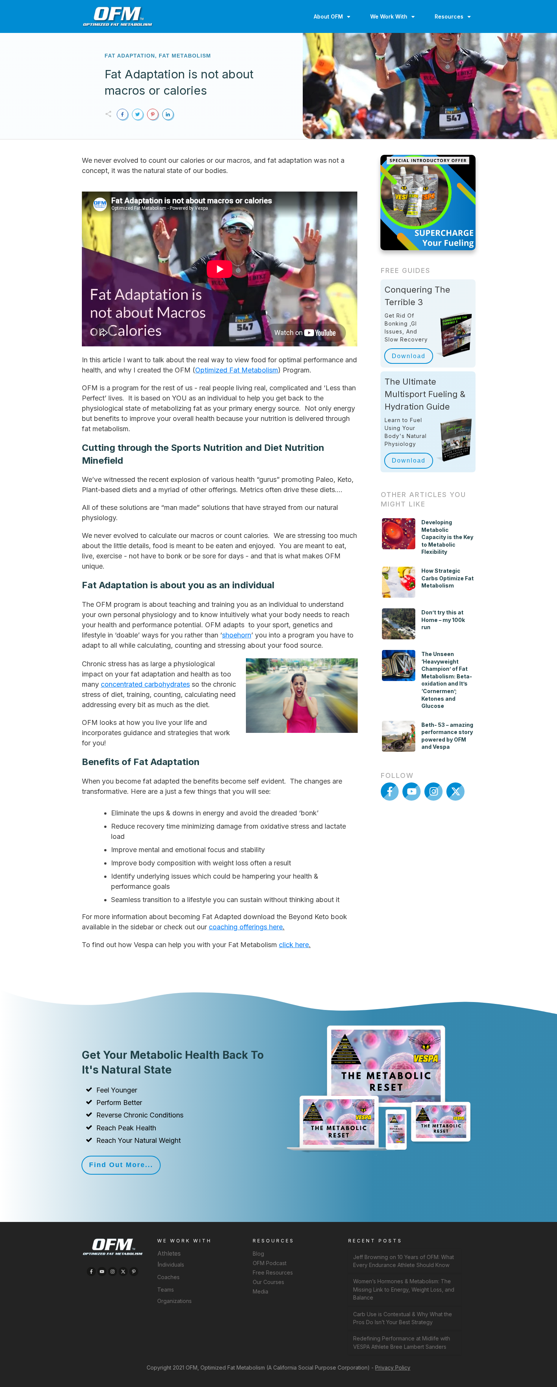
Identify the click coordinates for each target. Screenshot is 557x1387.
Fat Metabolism (185, 56)
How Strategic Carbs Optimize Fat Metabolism (447, 578)
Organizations (174, 1301)
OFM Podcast (269, 1263)
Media (260, 1291)
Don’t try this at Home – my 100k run (443, 619)
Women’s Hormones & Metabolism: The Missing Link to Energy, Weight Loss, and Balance (403, 1289)
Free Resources (273, 1272)
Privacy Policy (392, 1367)
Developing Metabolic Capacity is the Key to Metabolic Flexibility (447, 537)
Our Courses (268, 1282)
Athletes (169, 1253)
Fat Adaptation (130, 56)
